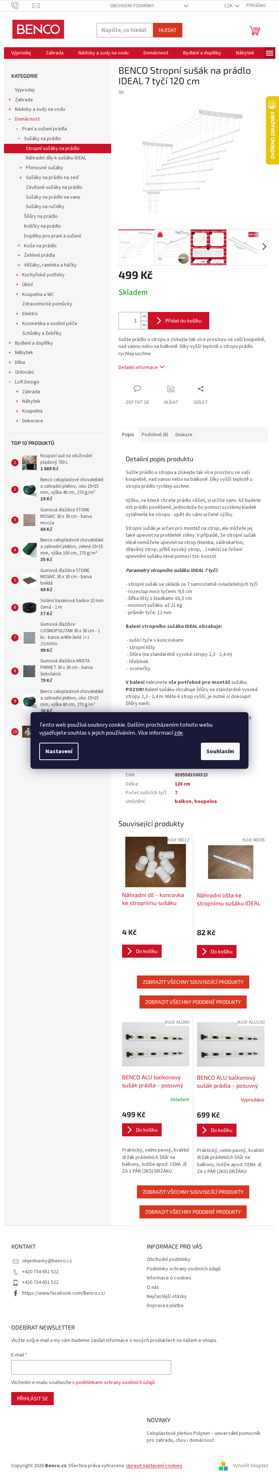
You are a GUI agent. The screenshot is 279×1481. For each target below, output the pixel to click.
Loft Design (27, 382)
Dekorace (32, 421)
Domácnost (27, 119)
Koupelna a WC (38, 294)
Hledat (168, 30)
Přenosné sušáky (44, 167)
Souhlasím (220, 751)
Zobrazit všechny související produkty (193, 982)
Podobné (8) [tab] (155, 434)
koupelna (205, 801)
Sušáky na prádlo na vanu (53, 197)
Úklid (27, 284)
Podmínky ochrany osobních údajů (184, 1269)
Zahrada (24, 100)
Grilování (24, 372)
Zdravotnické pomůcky (47, 304)
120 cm (182, 784)
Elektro (30, 313)
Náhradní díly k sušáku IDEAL (56, 158)
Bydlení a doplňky (34, 343)
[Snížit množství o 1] (144, 325)
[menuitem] (21, 53)
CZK (229, 6)
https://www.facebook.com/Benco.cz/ (63, 1293)
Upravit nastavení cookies (154, 1465)
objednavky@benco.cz (47, 1261)
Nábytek (24, 352)
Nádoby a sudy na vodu (40, 109)
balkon (183, 801)
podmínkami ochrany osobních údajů (115, 1382)
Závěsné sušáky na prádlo (54, 187)
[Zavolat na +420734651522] (22, 5)
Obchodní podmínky (132, 6)
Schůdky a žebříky (42, 333)
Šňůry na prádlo (41, 216)
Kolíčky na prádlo (42, 226)
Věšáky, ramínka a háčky (50, 265)
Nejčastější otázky (167, 1296)
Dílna (20, 362)
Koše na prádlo (40, 245)
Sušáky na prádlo (42, 138)
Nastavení (58, 751)
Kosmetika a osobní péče (49, 323)
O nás (153, 1287)
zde (178, 733)
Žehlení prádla (39, 255)
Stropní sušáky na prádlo (53, 148)
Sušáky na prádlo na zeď (52, 177)
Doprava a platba (165, 1305)
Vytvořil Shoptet (250, 1466)
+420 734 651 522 (40, 1271)
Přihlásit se (32, 1398)
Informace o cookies (169, 1278)
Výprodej (25, 90)
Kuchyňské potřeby (43, 275)
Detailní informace (138, 367)
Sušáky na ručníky (45, 206)
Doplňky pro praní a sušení (52, 236)
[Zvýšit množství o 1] (144, 316)
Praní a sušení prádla (44, 129)
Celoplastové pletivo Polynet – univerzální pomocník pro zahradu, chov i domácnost (203, 1437)
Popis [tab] (128, 434)
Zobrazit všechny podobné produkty (193, 1002)
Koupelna (32, 411)
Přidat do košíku (183, 320)
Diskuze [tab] (184, 434)
